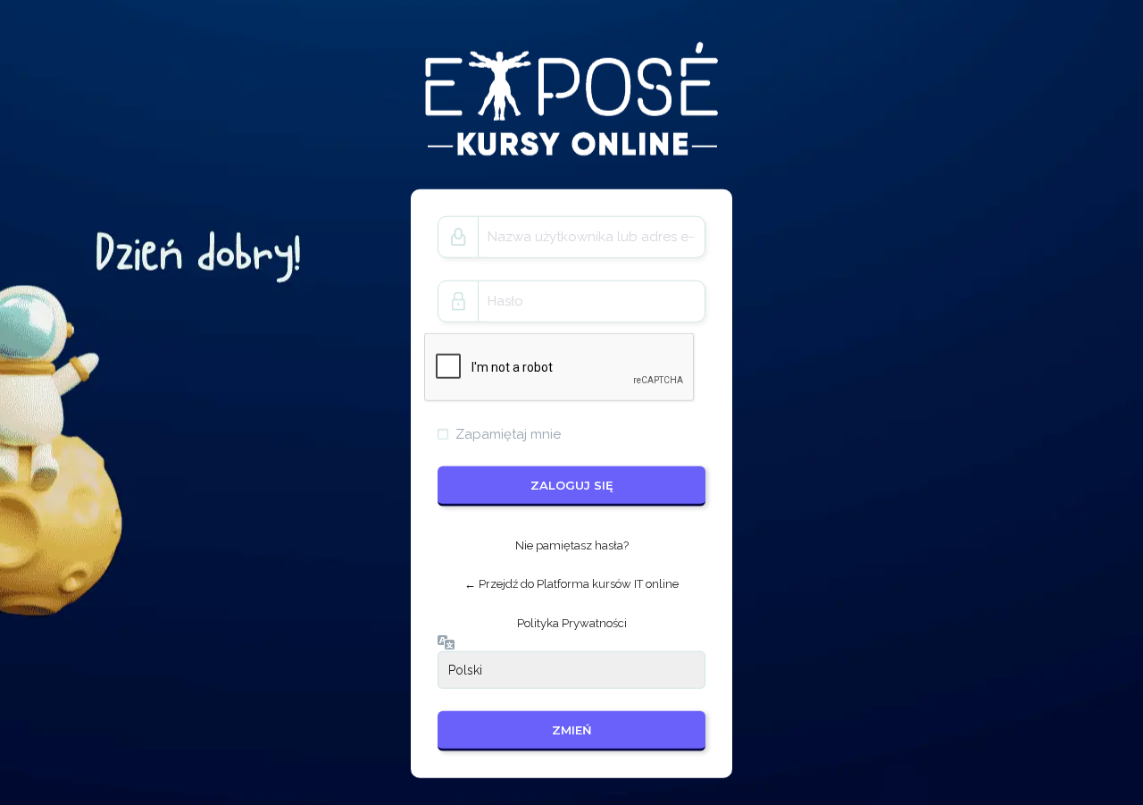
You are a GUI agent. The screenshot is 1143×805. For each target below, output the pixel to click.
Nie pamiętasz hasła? (572, 545)
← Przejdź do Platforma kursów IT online (571, 584)
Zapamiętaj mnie (508, 433)
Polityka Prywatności (572, 623)
